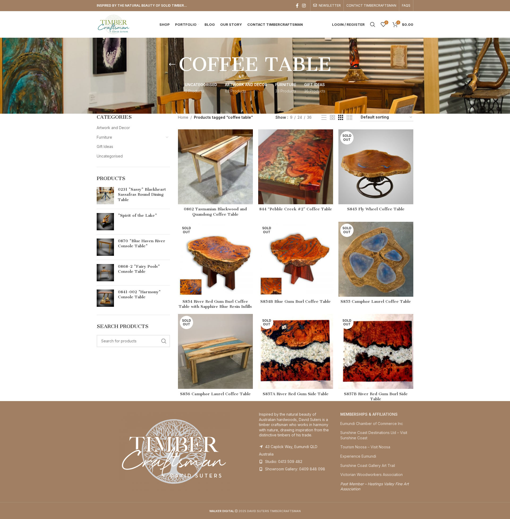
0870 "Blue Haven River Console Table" (141, 244)
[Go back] (172, 64)
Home (183, 117)
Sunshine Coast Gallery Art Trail (367, 465)
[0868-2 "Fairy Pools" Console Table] (105, 272)
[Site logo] (113, 24)
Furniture (104, 137)
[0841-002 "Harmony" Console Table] (105, 298)
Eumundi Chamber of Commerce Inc (371, 423)
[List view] (323, 117)
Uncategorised (110, 156)
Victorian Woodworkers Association (371, 474)
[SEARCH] (164, 341)
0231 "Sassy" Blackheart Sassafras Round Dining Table (142, 194)
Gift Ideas (105, 146)
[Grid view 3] (340, 117)
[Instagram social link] (304, 6)
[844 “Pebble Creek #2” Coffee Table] (295, 166)
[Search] (372, 24)
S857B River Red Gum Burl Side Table (376, 397)
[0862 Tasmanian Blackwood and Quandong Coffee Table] (215, 166)
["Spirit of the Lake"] (105, 221)
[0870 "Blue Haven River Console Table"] (105, 247)
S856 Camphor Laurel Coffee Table (215, 394)
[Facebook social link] (297, 6)
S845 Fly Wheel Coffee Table (376, 209)
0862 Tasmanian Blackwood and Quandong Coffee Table (215, 212)
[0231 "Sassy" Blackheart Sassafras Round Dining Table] (105, 196)
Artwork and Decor (113, 127)
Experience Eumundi (358, 456)
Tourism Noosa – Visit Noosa (365, 447)
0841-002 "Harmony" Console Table (139, 295)
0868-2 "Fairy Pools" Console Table (139, 269)
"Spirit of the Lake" (137, 215)
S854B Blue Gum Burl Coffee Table (295, 301)
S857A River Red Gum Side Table (296, 394)
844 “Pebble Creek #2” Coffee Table (295, 209)
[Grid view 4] (349, 117)
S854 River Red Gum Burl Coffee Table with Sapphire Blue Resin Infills (215, 304)
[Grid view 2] (332, 117)
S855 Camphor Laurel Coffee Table (376, 301)
